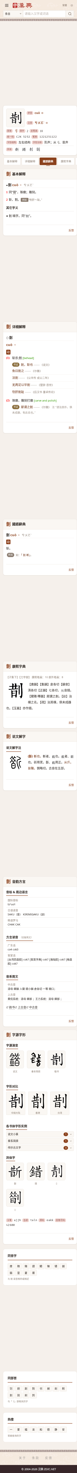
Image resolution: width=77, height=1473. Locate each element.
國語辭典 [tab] (48, 161)
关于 (22, 1458)
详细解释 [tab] (30, 161)
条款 (35, 1458)
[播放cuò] (42, 113)
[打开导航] (6, 5)
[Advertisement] (38, 61)
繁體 (64, 5)
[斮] (17, 149)
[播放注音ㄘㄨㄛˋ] (47, 123)
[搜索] (70, 13)
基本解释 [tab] (12, 161)
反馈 (71, 230)
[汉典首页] (22, 5)
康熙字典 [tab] (66, 161)
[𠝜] (31, 149)
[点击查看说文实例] (15, 1059)
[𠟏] (38, 149)
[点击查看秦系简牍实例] (36, 1059)
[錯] (24, 149)
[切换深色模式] (72, 5)
